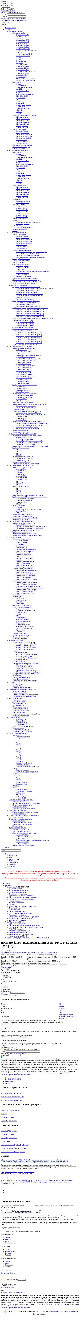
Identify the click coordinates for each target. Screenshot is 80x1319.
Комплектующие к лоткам (25, 299)
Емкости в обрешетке (23, 554)
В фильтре (19, 63)
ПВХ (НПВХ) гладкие (23, 351)
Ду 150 (18, 747)
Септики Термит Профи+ (24, 656)
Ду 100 (18, 744)
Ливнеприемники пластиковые (22, 327)
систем (66, 1311)
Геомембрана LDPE (22, 203)
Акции (7, 847)
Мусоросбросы (17, 826)
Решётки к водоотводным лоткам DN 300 (30, 315)
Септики (15, 651)
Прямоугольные (21, 542)
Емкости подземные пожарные (26, 579)
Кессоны (11, 682)
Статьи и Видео (14, 859)
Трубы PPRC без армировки (25, 525)
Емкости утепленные (23, 563)
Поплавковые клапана (23, 625)
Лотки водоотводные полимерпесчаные (29, 294)
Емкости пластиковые (16, 537)
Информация (9, 854)
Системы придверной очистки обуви (24, 344)
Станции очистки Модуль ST (26, 647)
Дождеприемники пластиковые (22, 320)
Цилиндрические (22, 540)
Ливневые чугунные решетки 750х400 (29, 339)
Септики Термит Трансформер (26, 658)
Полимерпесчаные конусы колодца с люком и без (32, 271)
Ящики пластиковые (19, 814)
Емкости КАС (21, 556)
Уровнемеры (20, 630)
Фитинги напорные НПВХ (21, 430)
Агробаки (19, 560)
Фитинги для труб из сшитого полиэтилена (27, 535)
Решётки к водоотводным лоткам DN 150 (30, 311)
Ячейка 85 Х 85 (21, 206)
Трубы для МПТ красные (24, 458)
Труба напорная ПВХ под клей (22, 402)
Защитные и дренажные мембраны (24, 115)
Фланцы (15, 787)
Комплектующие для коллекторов (23, 808)
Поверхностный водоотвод (18, 285)
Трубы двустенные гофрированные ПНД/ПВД (27, 435)
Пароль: (4, 16)
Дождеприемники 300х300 (25, 323)
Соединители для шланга (20, 730)
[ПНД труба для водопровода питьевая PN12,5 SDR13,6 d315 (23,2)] (29, 952)
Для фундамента (21, 106)
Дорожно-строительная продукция (20, 819)
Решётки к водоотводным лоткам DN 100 (30, 309)
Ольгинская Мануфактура (25, 94)
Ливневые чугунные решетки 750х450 (29, 341)
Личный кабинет (10, 28)
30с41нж (19, 759)
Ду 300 (18, 752)
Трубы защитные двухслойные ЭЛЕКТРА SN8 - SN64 (30, 446)
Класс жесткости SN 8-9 (24, 374)
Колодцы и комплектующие (18, 232)
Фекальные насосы (18, 705)
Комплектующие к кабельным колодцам (25, 463)
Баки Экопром (21, 600)
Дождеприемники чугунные (21, 276)
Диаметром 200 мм (22, 68)
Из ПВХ (19, 57)
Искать (4, 24)
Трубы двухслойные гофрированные (28, 355)
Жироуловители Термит (24, 665)
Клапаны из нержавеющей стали (27, 772)
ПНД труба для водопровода (21, 1211)
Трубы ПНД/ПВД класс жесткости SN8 (29, 442)
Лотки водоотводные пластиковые (28, 290)
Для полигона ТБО (22, 91)
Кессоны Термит (18, 686)
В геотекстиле (21, 61)
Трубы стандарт (21, 388)
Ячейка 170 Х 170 (22, 208)
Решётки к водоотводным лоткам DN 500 (30, 316)
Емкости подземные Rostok (25, 577)
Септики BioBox (22, 660)
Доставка (12, 866)
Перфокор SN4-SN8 (23, 49)
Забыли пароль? (20, 18)
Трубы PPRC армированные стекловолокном (31, 526)
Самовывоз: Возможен (17, 993)
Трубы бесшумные (22, 392)
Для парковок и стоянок (24, 87)
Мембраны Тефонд (22, 124)
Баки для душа (17, 597)
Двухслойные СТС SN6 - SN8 (26, 360)
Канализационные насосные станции (24, 278)
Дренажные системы (15, 31)
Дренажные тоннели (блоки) (22, 145)
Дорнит (18, 84)
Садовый (19, 92)
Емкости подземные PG (24, 572)
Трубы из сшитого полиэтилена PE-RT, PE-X (27, 530)
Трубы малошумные (23, 390)
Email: (3, 1051)
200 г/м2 (19, 112)
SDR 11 (18, 449)
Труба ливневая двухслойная (26, 406)
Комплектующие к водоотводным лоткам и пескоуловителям (32, 318)
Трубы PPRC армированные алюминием (30, 528)
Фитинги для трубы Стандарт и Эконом (29, 425)
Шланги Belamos (22, 724)
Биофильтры (16, 675)
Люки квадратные (22, 266)
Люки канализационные (20, 264)
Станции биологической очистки (23, 642)
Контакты (8, 868)
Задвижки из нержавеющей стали (27, 766)
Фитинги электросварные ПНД (23, 516)
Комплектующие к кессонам (21, 688)
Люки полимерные (22, 273)
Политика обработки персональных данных (15, 1074)
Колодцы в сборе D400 (24, 134)
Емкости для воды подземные (22, 568)
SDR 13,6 (19, 483)
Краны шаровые (21, 612)
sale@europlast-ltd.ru (7, 5)
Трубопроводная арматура (17, 733)
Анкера (14, 231)
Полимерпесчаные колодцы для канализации (31, 252)
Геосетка (15, 220)
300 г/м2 (19, 113)
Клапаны (15, 768)
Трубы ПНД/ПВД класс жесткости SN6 (29, 441)
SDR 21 (18, 453)
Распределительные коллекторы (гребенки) (26, 803)
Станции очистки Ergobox (25, 646)
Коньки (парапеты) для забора (22, 831)
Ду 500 (18, 756)
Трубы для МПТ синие (24, 460)
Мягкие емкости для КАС (24, 558)
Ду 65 (18, 740)
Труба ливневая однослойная (26, 407)
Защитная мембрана (19, 185)
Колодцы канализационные (21, 250)
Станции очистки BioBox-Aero (26, 644)
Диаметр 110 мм (21, 399)
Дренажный (20, 101)
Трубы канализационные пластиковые (21, 346)
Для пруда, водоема (22, 108)
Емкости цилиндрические (25, 565)
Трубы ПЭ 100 (5, 1141)
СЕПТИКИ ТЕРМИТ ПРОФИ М (27, 654)
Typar (18, 99)
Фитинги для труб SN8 (24, 54)
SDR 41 (18, 400)
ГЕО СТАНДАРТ (22, 96)
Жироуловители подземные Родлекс (28, 672)
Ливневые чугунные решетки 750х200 (29, 332)
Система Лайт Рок (22, 47)
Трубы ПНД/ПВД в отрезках (25, 444)
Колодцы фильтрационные (21, 259)
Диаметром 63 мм (22, 75)
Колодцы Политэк (22, 133)
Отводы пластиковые (23, 621)
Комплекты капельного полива (22, 726)
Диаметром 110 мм (22, 73)
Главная (7, 1261)
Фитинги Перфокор (23, 56)
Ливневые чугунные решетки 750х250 (29, 334)
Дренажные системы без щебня (26, 50)
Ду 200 (18, 749)
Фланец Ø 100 (21, 798)
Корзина (7, 1249)
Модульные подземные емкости (27, 570)
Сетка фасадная (17, 817)
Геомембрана (16, 199)
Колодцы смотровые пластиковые (27, 255)
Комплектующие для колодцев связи (24, 283)
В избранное (7, 989)
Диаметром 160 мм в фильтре (26, 71)
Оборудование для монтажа (21, 432)
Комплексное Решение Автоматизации (25, 695)
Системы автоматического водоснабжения (26, 714)
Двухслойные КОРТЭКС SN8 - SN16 (28, 358)
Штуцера (19, 632)
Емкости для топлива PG (24, 591)
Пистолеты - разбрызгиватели (22, 731)
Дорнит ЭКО (20, 98)
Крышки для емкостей (19, 633)
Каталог (7, 29)
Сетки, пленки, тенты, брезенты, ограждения (24, 815)
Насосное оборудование (17, 698)
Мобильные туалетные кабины (22, 824)
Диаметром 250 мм (22, 66)
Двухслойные (20, 77)
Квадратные (20, 544)
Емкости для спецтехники (25, 561)
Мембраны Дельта (22, 120)
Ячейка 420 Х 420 (22, 217)
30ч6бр (18, 758)
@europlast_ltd (5, 7)
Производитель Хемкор (24, 397)
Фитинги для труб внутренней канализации (27, 421)
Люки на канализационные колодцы (24, 833)
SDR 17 (18, 451)
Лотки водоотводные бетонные (26, 292)
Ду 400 (18, 754)
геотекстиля (74, 1311)
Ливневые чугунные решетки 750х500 (29, 343)
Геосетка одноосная (22, 224)
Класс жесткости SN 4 (23, 371)
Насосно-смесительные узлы (22, 805)
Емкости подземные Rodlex (25, 574)
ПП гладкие (20, 353)
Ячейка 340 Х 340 (22, 215)
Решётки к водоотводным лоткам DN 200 (30, 313)
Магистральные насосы (20, 707)
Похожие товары (10, 1081)
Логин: (4, 14)
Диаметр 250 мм (21, 479)
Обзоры (7, 1083)
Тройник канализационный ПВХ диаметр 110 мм (32, 423)
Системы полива (14, 717)
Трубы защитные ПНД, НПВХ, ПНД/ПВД (23, 434)
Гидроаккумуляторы (19, 691)
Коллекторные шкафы (19, 807)
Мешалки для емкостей (20, 637)
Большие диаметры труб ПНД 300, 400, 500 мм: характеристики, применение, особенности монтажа (34, 1162)
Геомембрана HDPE (23, 201)
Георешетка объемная (19, 204)
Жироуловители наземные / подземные (25, 663)
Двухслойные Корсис (23, 364)
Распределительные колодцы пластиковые (30, 257)
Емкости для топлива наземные (26, 582)
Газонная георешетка (19, 218)
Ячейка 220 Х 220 (22, 213)
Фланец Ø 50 (20, 794)
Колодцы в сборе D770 (24, 136)
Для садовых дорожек (23, 105)
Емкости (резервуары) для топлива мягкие (30, 588)
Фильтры (15, 786)
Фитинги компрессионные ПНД (23, 514)
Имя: (2, 1045)
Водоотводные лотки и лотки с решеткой (26, 287)
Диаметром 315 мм (22, 64)
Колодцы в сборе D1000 (24, 138)
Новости (11, 857)
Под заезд (19, 38)
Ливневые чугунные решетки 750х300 (29, 336)
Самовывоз (12, 864)
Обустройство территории (17, 828)
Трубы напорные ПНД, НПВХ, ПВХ (21, 465)
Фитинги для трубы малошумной (27, 428)
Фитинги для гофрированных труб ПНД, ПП (31, 414)
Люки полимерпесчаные (24, 267)
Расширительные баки (19, 693)
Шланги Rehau (21, 721)
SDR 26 (18, 455)
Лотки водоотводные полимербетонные (29, 295)
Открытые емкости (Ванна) (21, 605)
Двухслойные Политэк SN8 (25, 357)
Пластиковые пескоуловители (26, 302)
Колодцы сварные (18, 262)
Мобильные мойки (18, 821)
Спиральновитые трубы (20, 409)
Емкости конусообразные (24, 551)
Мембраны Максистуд (23, 122)
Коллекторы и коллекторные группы (21, 800)
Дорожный (20, 103)
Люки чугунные (21, 269)
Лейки (18, 614)
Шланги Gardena (22, 723)
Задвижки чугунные (23, 737)
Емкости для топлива (19, 581)
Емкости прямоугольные (24, 567)
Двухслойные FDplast (23, 362)
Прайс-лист (12, 861)
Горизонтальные (21, 547)
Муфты (18, 616)
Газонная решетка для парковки (23, 845)
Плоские (19, 52)
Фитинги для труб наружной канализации (26, 411)
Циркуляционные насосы (20, 710)
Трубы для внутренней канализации (24, 385)
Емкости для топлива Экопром (26, 590)
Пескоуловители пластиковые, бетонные (26, 301)
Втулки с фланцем (22, 609)
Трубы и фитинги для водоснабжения (21, 521)
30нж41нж (19, 761)
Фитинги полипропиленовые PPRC (24, 533)
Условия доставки (15, 995)
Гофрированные (21, 350)
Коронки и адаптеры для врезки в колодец (26, 281)
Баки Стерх (20, 598)
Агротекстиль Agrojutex (24, 227)
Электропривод (21, 784)
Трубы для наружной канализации (24, 348)
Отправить (23, 1037)
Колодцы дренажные (19, 129)
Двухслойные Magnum (23, 367)
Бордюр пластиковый (19, 229)
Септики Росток (21, 661)
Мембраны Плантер (23, 119)
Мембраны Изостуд (22, 117)
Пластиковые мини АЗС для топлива (28, 586)
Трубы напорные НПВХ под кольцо (24, 393)
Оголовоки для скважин (20, 716)
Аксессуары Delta (22, 126)
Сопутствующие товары (13, 1078)
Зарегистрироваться (7, 18)
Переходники (20, 623)
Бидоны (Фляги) (17, 595)
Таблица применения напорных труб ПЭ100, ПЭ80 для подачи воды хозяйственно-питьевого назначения (36, 1182)
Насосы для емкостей (19, 639)
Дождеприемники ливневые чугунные (25, 329)
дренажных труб (57, 1311)
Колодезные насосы (19, 703)
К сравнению (7, 991)
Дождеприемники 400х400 (25, 325)
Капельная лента (18, 728)
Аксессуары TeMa (22, 127)
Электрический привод (24, 763)
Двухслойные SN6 (22, 40)
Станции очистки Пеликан (25, 649)
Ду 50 (18, 738)
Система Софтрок (22, 43)
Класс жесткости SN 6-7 (24, 372)
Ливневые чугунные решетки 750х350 (29, 337)
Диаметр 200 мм (21, 420)
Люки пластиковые (22, 274)
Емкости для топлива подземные (27, 584)
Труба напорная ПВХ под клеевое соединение (27, 495)
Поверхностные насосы (20, 709)
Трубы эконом (21, 386)
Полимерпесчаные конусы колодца (28, 253)
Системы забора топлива (24, 626)
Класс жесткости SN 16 (24, 378)
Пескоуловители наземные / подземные (25, 674)
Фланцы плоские (22, 789)
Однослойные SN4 (22, 35)
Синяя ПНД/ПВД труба (24, 437)
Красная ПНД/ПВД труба (24, 439)
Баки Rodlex (20, 604)
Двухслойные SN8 (22, 42)
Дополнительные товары (13, 1080)
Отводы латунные (22, 619)
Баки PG (19, 602)
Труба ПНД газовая (18, 505)
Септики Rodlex (21, 653)
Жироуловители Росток (24, 667)
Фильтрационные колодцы (21, 147)
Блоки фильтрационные (20, 679)
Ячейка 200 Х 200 (22, 210)
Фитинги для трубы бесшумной (27, 427)
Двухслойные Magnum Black (25, 365)
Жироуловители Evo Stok (24, 668)
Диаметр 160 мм (21, 418)
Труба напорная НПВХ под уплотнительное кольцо (29, 497)
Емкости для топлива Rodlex (25, 593)
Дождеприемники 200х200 (25, 322)
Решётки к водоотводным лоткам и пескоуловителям (30, 308)
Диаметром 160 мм (22, 70)
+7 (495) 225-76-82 (7, 3)
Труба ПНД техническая (20, 448)
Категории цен (14, 862)
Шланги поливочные (19, 719)
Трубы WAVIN (21, 36)
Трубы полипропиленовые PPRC (23, 523)
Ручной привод (21, 782)
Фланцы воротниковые (24, 791)
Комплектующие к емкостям (21, 607)
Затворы (15, 773)
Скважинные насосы (19, 700)
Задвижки (15, 735)
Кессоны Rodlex (17, 684)
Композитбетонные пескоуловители (28, 306)
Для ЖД (19, 89)
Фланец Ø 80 (20, 796)
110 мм (18, 512)
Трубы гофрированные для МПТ (23, 456)
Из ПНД (19, 59)
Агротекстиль (17, 225)
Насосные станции (18, 712)
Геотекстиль (16, 82)
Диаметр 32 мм (21, 472)
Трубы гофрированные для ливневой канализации (29, 404)
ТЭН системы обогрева (24, 628)
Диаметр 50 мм (21, 474)
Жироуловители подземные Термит (28, 670)
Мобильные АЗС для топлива (22, 822)
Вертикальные (21, 546)
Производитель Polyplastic (25, 395)
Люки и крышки (21, 140)
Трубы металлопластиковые (21, 532)
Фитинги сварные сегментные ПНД (24, 518)
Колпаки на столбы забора (21, 829)
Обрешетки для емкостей (20, 635)
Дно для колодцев (22, 141)
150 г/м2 (19, 110)
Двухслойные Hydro (23, 369)
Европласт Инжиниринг (19, 20)
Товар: (3, 1044)
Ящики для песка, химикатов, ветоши (25, 812)
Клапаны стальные (22, 770)
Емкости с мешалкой (23, 553)
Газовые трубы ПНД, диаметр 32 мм (28, 509)
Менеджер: (4, 1055)
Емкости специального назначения (24, 549)
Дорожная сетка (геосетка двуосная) (28, 222)
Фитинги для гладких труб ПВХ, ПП (28, 413)
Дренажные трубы (18, 33)
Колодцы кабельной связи (21, 260)
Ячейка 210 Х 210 (22, 211)
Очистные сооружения (16, 640)
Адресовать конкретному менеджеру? (13, 1053)
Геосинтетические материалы (18, 150)
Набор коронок (21, 618)
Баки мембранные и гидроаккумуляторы (22, 689)
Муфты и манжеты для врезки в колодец (26, 280)
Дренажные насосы (18, 148)
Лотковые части (21, 143)
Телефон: (4, 1047)
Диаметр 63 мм (21, 511)
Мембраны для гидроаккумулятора (24, 696)
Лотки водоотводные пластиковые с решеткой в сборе (34, 288)
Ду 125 (18, 745)
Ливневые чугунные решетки (22, 330)
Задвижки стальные (23, 765)
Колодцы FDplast (22, 131)
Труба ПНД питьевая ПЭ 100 (22, 467)
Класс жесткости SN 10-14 (25, 376)
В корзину (4, 987)
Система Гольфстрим (23, 45)
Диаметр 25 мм (21, 470)
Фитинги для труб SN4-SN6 (25, 80)
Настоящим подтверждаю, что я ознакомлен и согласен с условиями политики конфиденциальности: (34, 1059)
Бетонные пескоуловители (25, 304)
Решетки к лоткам (22, 297)
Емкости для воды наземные (21, 539)
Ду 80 (18, 742)
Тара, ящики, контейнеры (17, 810)
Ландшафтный (21, 85)
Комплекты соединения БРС (25, 611)
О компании (13, 855)
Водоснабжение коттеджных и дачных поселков (17, 1173)
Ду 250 (18, 751)
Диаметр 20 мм (21, 469)
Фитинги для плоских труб (25, 78)
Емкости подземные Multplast (26, 575)
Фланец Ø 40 (20, 793)
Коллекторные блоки (19, 801)
